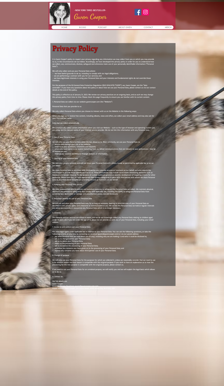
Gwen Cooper (90, 16)
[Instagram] (145, 12)
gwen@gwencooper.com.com (86, 286)
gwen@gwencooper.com (108, 234)
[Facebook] (138, 12)
